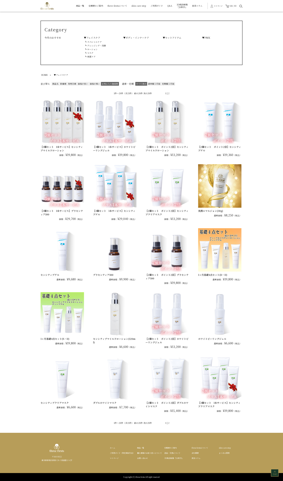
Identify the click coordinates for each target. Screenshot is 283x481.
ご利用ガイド (156, 5)
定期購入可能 (168, 83)
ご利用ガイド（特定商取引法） (122, 453)
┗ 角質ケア (90, 56)
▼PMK (206, 37)
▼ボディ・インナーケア (136, 37)
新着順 (63, 83)
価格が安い (83, 83)
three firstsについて (117, 5)
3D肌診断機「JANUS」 (182, 6)
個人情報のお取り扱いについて (149, 453)
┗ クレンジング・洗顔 (95, 45)
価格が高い (95, 83)
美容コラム (197, 5)
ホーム (112, 448)
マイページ (114, 458)
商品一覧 (80, 5)
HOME (44, 74)
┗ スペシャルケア (93, 41)
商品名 (55, 83)
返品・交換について (172, 453)
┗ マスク (89, 52)
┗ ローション (91, 49)
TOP (275, 473)
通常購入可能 (154, 83)
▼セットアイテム (172, 37)
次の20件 (147, 93)
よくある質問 (224, 453)
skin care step (138, 5)
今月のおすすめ (53, 37)
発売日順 (72, 83)
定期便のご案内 (96, 5)
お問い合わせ (142, 458)
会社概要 (195, 453)
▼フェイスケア (92, 37)
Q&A (169, 5)
